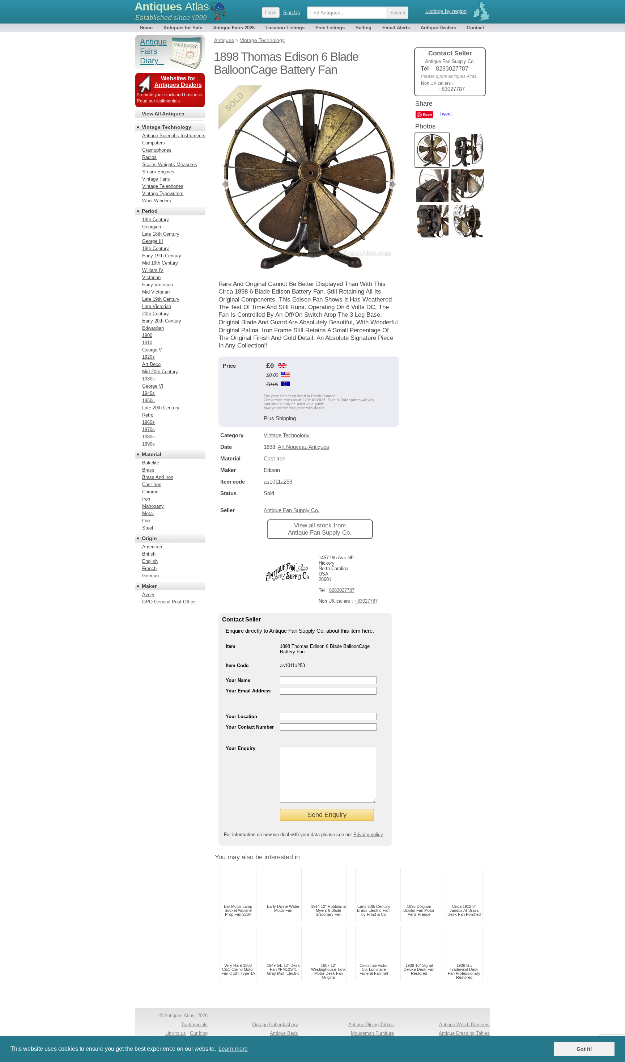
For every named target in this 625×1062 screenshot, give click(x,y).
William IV (152, 270)
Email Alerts (396, 27)
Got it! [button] (584, 1049)
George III (152, 241)
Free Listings (330, 27)
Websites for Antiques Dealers (178, 81)
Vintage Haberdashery (275, 1024)
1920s (148, 357)
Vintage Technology (287, 435)
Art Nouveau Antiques (303, 447)
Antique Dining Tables (371, 1024)
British (149, 554)
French (149, 568)
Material (151, 454)
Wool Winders (156, 200)
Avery (148, 594)
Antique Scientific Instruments (173, 135)
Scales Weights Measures (169, 164)
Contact (475, 27)
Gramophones (156, 150)
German (150, 575)
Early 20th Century (161, 321)
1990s (148, 444)
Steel (147, 528)
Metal (148, 513)
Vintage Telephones (162, 186)
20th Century (155, 313)
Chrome (150, 491)
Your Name (238, 680)
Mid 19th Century (160, 263)
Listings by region (446, 11)
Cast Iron (274, 458)
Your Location (241, 716)
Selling (363, 27)
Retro (147, 415)
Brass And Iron (157, 477)
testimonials (168, 101)
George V (152, 350)
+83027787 (366, 601)
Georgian (151, 226)
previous (224, 184)
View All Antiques (163, 114)
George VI (152, 386)
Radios (149, 157)
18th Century (155, 219)
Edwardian (153, 328)
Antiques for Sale (182, 27)
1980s (148, 436)
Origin (149, 538)
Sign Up (291, 12)
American (152, 546)
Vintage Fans (156, 179)
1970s (148, 429)
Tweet (445, 114)
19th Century (155, 248)
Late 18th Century (160, 234)
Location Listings (285, 27)
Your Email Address (248, 691)
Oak (146, 520)
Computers (153, 143)
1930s (148, 379)
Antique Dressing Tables (464, 1033)
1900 (147, 335)
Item (230, 646)
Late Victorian (156, 306)
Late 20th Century (160, 407)
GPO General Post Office (169, 601)
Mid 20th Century (160, 371)
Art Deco (151, 364)
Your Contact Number (250, 727)
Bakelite (150, 462)
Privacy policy (368, 834)
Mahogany (153, 506)
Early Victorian (157, 284)
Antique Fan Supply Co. (291, 510)
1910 (147, 342)
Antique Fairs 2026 (234, 27)
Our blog (199, 1033)
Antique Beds (284, 1033)
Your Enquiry (240, 748)
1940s (148, 393)
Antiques (172, 6)
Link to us (175, 1033)
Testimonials (194, 1024)
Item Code (237, 665)
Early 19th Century (161, 255)
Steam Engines (158, 171)
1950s (148, 400)
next (393, 184)
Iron (146, 499)
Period (150, 211)
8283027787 (341, 590)
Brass (148, 470)
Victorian (151, 277)
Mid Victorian (156, 292)
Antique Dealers (438, 27)
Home (146, 27)
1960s (148, 422)
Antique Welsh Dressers (464, 1024)
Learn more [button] (233, 1049)
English (150, 561)
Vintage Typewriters (162, 193)
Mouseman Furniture (372, 1033)
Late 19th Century (160, 299)
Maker (149, 586)
